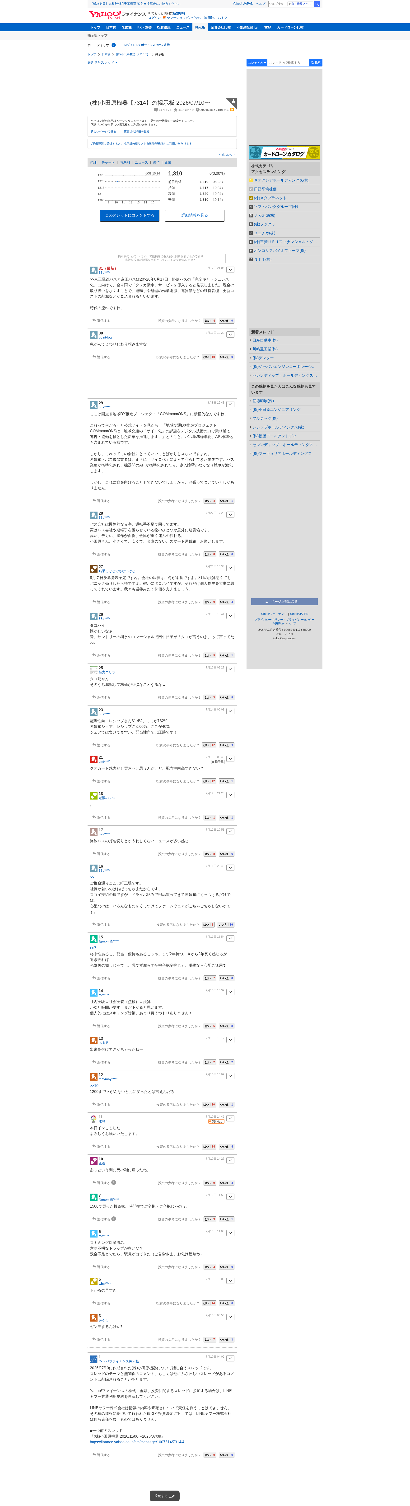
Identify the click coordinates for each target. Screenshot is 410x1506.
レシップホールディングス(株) (278, 427)
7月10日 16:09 (215, 1074)
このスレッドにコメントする (129, 215)
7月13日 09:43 (215, 757)
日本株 (111, 27)
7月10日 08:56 (215, 1315)
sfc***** (104, 995)
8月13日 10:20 (215, 332)
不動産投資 (245, 27)
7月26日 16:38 (215, 566)
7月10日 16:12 (215, 1038)
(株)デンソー (263, 358)
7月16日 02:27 (215, 667)
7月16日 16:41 (215, 614)
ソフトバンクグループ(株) (276, 207)
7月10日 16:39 (215, 990)
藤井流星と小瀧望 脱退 (302, 3)
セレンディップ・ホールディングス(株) (285, 375)
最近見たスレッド (101, 62)
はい (210, 320)
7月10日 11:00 (215, 1231)
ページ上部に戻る (284, 601)
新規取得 (179, 13)
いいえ (226, 320)
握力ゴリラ (107, 672)
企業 (168, 162)
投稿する (161, 1496)
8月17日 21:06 (215, 268)
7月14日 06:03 (215, 709)
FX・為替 (144, 27)
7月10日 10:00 (215, 1279)
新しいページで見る (103, 131)
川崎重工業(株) (265, 349)
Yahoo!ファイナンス (274, 614)
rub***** (104, 834)
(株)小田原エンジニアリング (276, 410)
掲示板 (200, 27)
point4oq (105, 337)
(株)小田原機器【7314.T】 (133, 54)
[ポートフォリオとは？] (113, 45)
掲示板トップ (97, 35)
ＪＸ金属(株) (264, 215)
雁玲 (102, 1121)
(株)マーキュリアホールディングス (282, 454)
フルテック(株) (265, 418)
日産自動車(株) (265, 340)
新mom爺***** (109, 941)
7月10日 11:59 (215, 1195)
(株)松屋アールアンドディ (274, 436)
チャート (108, 162)
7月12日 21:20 (215, 793)
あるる (104, 1042)
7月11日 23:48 (215, 866)
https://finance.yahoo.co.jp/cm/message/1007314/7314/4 (137, 1442)
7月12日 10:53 (215, 829)
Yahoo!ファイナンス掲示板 (119, 1361)
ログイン (154, 17)
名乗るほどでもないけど (117, 571)
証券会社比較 (221, 27)
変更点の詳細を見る (136, 131)
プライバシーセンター (300, 619)
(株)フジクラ (264, 224)
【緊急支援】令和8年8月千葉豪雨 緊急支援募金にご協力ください (135, 3)
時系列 (125, 162)
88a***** (104, 272)
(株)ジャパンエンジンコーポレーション (285, 367)
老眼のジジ (107, 798)
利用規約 (278, 623)
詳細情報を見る (195, 215)
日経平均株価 (265, 189)
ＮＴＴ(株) (262, 259)
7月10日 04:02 (215, 1356)
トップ (95, 27)
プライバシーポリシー (269, 619)
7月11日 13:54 (215, 936)
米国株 (127, 27)
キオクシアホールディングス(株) (281, 180)
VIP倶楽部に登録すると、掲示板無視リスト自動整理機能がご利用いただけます (141, 143)
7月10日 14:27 (215, 1158)
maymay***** (108, 1079)
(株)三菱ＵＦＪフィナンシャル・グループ (287, 242)
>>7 (93, 948)
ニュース (183, 27)
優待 (156, 162)
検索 (317, 4)
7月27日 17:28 (215, 513)
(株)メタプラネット (270, 198)
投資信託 (164, 27)
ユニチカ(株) (264, 233)
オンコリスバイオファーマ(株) (280, 251)
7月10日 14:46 (215, 1116)
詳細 (93, 162)
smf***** (104, 761)
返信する (103, 321)
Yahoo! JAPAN (243, 3)
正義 (102, 1163)
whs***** (105, 1283)
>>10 (94, 1086)
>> (92, 877)
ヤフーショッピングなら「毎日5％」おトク (197, 17)
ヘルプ (260, 3)
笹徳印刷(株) (263, 401)
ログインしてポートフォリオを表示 (147, 45)
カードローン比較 (290, 27)
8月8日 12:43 (215, 402)
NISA (267, 27)
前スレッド (228, 154)
